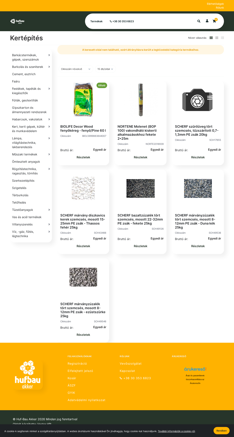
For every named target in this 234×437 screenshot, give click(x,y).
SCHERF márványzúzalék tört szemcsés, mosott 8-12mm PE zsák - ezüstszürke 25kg (82, 310)
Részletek (83, 157)
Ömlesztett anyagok (26, 161)
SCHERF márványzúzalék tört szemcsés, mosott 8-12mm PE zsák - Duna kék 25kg (195, 221)
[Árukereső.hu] (195, 370)
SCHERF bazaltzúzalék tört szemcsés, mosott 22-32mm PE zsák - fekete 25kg (140, 219)
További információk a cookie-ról (176, 431)
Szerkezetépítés (23, 180)
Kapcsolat (127, 371)
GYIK (71, 393)
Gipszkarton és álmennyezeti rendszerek (29, 110)
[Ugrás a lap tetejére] (223, 415)
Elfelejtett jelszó (80, 371)
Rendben (221, 430)
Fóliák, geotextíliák (25, 100)
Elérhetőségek (215, 3)
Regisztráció (77, 363)
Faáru (16, 81)
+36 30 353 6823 (123, 21)
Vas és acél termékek (26, 217)
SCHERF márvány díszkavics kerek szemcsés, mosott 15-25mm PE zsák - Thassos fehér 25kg (82, 221)
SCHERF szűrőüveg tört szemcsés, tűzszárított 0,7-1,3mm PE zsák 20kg (196, 130)
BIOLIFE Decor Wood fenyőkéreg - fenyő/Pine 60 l (83, 128)
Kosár (72, 378)
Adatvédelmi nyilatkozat (86, 400)
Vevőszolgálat (131, 363)
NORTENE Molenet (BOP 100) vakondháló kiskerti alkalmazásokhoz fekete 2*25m (137, 132)
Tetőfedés (19, 202)
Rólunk (220, 7)
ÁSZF (72, 385)
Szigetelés (19, 188)
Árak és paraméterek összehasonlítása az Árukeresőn (195, 379)
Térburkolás (20, 195)
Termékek (96, 21)
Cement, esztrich (23, 74)
